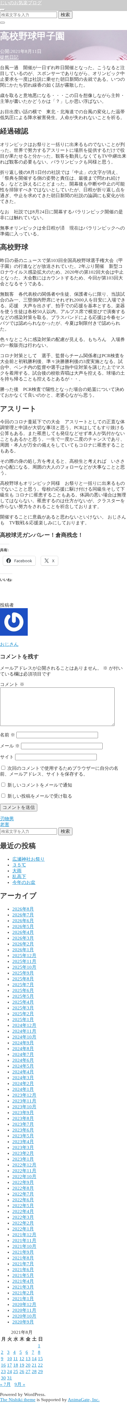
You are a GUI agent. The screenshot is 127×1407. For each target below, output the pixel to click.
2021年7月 (23, 1263)
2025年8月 (23, 978)
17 (9, 1365)
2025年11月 (24, 961)
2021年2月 (23, 1292)
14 (34, 1358)
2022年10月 (24, 1176)
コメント (12, 684)
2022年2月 (23, 1223)
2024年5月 (23, 1066)
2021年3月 (23, 1287)
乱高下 (19, 876)
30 (3, 1377)
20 (28, 1365)
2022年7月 (23, 1194)
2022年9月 (23, 1182)
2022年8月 (23, 1188)
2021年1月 (23, 1298)
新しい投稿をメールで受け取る (39, 796)
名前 (7, 734)
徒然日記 (9, 57)
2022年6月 (23, 1199)
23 (3, 1371)
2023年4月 (23, 1141)
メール (10, 745)
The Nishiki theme (17, 1399)
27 (28, 1371)
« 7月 (5, 1384)
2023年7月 (23, 1124)
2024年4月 (23, 1071)
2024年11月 (24, 1031)
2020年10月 (24, 1316)
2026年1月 (23, 949)
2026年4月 (23, 932)
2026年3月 (23, 938)
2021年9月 (23, 1252)
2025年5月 (23, 996)
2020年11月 (24, 1310)
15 (40, 1358)
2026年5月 (23, 926)
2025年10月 (24, 967)
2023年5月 (23, 1135)
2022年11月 (24, 1170)
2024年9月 (23, 1042)
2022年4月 (23, 1211)
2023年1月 (23, 1159)
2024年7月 (23, 1054)
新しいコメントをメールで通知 (39, 785)
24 (9, 1371)
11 (15, 1358)
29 (40, 1371)
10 (9, 1358)
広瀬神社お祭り (28, 859)
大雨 (17, 870)
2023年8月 (23, 1118)
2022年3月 (23, 1217)
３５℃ (19, 865)
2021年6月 (23, 1269)
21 (34, 1365)
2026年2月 (23, 943)
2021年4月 (23, 1281)
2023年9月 (23, 1112)
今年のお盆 (23, 882)
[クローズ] (2, 23)
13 (28, 1358)
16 (3, 1365)
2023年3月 (23, 1147)
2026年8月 (23, 909)
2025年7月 (23, 984)
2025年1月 (23, 1019)
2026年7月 (23, 914)
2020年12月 (24, 1304)
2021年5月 (23, 1275)
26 (21, 1371)
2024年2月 (23, 1083)
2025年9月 (23, 973)
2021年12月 (24, 1234)
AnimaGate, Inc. (84, 1399)
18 (15, 1365)
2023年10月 (24, 1106)
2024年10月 (24, 1037)
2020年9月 (23, 1321)
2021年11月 (24, 1240)
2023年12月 (24, 1095)
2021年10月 (24, 1246)
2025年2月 (23, 1013)
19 (21, 1365)
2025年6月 (23, 990)
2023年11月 (24, 1100)
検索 (65, 14)
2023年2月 (23, 1153)
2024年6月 (23, 1060)
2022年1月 (23, 1228)
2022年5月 (23, 1205)
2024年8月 (23, 1048)
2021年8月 (23, 1257)
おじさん (9, 644)
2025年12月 (24, 955)
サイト (7, 756)
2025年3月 (23, 1007)
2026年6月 (23, 920)
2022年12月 (24, 1164)
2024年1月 (23, 1089)
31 (9, 1377)
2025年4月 (23, 1002)
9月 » (19, 1384)
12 (21, 1358)
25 (15, 1371)
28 (34, 1371)
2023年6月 (23, 1130)
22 (40, 1365)
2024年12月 (24, 1025)
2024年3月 (23, 1077)
